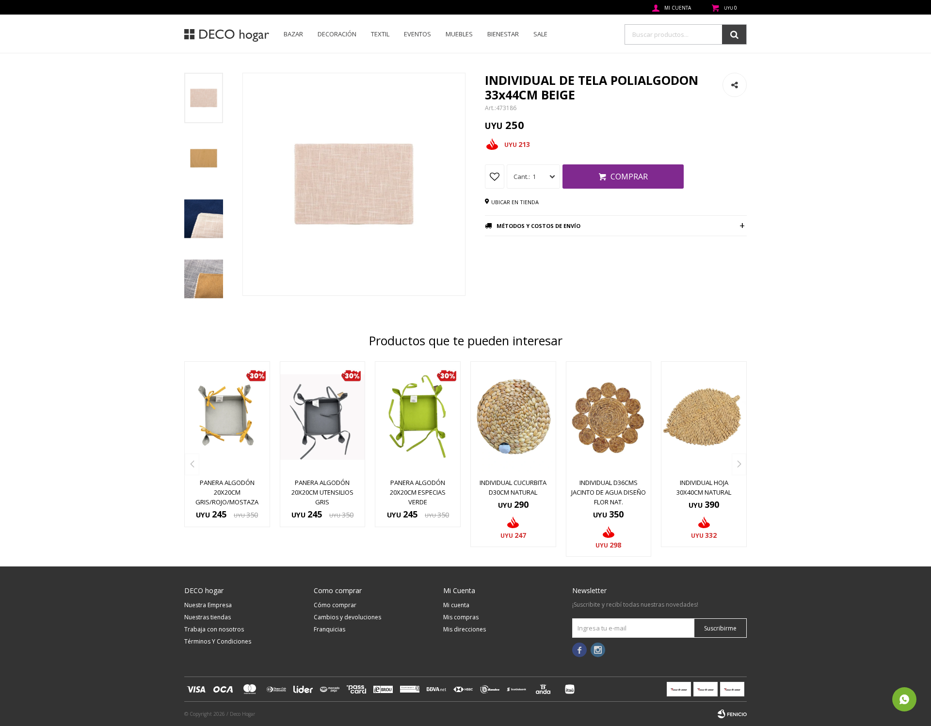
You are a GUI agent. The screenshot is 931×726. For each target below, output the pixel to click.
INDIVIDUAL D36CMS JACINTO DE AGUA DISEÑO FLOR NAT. (608, 492)
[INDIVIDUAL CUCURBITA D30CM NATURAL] (513, 417)
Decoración (337, 34)
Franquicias (329, 629)
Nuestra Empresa (208, 605)
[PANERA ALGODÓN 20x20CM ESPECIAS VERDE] (418, 417)
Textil (380, 34)
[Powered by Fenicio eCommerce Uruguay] (732, 714)
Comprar (629, 176)
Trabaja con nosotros (214, 629)
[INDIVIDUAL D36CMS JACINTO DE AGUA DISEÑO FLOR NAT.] (609, 417)
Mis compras (461, 617)
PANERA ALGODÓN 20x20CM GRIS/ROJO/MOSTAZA (226, 492)
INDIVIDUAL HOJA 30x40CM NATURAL (703, 487)
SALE (540, 34)
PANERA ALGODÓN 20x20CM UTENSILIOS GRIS (322, 492)
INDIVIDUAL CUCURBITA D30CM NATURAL (513, 487)
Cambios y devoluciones (347, 617)
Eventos (417, 34)
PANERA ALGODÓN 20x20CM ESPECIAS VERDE (418, 492)
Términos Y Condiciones (217, 641)
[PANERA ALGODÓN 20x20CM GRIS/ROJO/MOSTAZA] (227, 417)
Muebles (459, 34)
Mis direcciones (464, 629)
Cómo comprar (335, 605)
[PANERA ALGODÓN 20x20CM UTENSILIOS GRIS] (323, 417)
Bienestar (503, 34)
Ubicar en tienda (515, 202)
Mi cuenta (456, 605)
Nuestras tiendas (207, 617)
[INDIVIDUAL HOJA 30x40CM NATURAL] (704, 417)
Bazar (293, 34)
